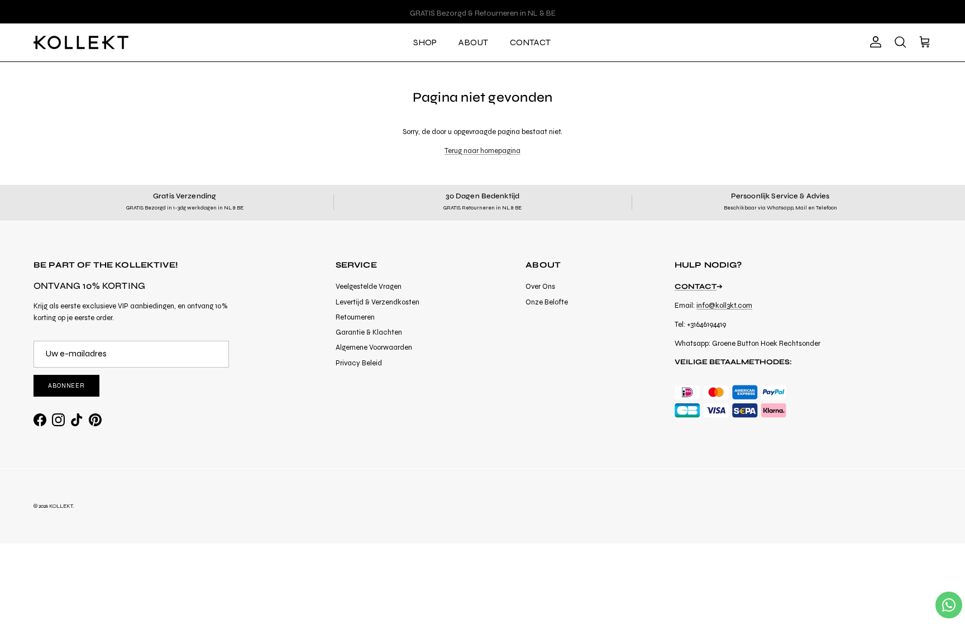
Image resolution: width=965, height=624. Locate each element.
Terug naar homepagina (482, 150)
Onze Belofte (547, 302)
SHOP (425, 42)
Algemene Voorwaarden (374, 347)
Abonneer (66, 385)
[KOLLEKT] (81, 42)
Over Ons (540, 286)
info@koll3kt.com (724, 305)
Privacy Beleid (359, 363)
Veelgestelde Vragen (369, 286)
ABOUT (473, 42)
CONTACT (530, 42)
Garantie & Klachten (369, 332)
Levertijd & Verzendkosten (377, 302)
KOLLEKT (61, 506)
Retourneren (355, 317)
